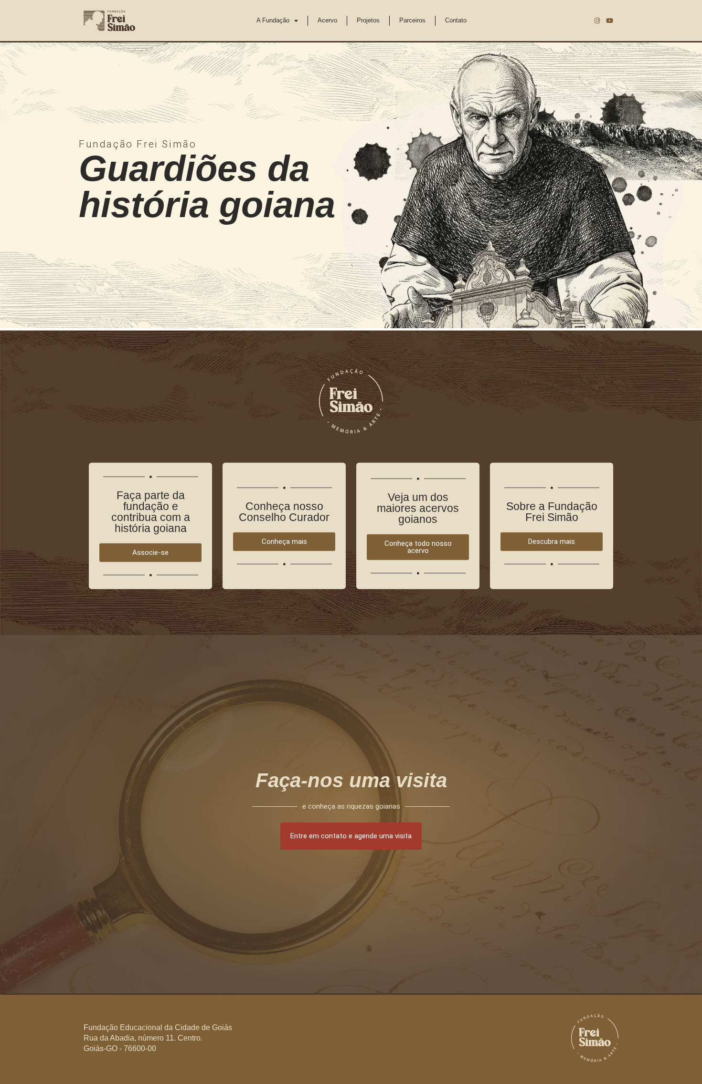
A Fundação (272, 20)
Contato (456, 20)
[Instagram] (597, 20)
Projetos (368, 20)
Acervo (327, 20)
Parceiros (412, 20)
